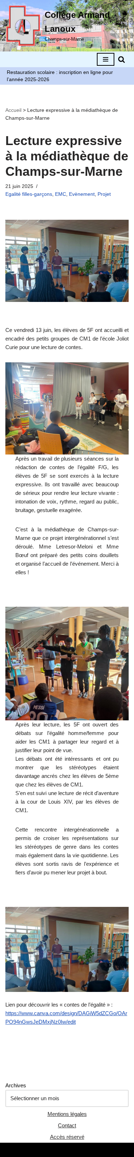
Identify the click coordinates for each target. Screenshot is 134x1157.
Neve (36, 1150)
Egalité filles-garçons (28, 194)
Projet (104, 194)
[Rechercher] (121, 59)
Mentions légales (67, 1114)
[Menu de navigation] (105, 59)
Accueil (13, 110)
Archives (15, 1085)
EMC (60, 194)
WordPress (91, 1150)
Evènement (82, 194)
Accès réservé (67, 1137)
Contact (67, 1125)
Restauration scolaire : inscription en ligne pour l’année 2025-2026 (60, 76)
